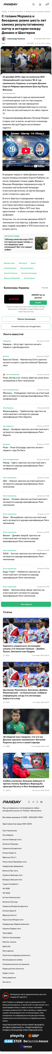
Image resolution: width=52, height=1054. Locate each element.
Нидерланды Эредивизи (13, 866)
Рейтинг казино (9, 942)
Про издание (8, 951)
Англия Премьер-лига (12, 839)
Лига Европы (8, 408)
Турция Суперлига (10, 884)
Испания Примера (10, 844)
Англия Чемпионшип (11, 897)
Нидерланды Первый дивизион (16, 924)
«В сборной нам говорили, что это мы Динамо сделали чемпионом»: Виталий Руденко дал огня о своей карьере (24, 740)
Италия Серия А (9, 853)
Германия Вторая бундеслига (15, 906)
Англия (6, 356)
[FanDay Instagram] (37, 802)
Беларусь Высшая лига (12, 880)
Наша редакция (9, 978)
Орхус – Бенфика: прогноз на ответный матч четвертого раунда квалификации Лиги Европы (26, 432)
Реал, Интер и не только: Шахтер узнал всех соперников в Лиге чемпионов (26, 379)
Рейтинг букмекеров (26, 319)
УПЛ (3, 43)
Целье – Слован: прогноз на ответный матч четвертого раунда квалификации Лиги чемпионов (25, 502)
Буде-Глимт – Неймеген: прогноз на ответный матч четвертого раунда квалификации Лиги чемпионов (21, 574)
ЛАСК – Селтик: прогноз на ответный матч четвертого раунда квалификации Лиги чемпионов (25, 556)
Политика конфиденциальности (16, 955)
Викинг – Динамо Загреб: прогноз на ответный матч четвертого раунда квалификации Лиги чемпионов (21, 538)
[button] (34, 4)
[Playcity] (17, 1036)
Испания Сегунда (10, 902)
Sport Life (6, 946)
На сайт (38, 303)
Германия (7, 341)
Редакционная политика (13, 969)
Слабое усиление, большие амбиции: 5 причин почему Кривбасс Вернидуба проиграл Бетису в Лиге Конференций (24, 784)
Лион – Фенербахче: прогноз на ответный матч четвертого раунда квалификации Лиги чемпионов (26, 520)
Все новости (26, 604)
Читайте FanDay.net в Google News (26, 326)
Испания (6, 444)
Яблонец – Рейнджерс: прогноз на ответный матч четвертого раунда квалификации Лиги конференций (26, 396)
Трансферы (7, 933)
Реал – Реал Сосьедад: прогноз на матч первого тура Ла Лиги (23, 449)
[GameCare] (26, 1047)
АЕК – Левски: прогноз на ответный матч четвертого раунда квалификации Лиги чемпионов (24, 484)
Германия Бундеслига (12, 848)
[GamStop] (13, 1041)
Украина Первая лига (12, 929)
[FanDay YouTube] (41, 802)
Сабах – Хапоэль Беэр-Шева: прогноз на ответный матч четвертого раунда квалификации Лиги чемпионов (23, 593)
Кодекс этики (8, 973)
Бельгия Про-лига (10, 871)
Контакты (7, 982)
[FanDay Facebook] (29, 802)
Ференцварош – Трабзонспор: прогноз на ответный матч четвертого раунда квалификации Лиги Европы (24, 414)
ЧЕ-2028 (6, 888)
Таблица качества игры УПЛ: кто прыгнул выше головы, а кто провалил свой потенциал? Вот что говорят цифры (18, 244)
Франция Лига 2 (9, 915)
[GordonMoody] (33, 1036)
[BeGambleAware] (35, 1041)
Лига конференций (10, 390)
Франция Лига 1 (9, 857)
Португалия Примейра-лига (15, 862)
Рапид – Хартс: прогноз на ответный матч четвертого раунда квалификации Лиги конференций (24, 465)
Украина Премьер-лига (12, 875)
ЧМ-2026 (6, 893)
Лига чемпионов (12, 374)
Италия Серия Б (9, 911)
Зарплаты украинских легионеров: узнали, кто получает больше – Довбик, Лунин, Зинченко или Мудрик (24, 649)
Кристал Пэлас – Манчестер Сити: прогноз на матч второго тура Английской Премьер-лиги (25, 362)
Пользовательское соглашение (16, 964)
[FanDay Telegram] (33, 802)
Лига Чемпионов (10, 831)
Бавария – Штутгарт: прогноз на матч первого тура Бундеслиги (22, 345)
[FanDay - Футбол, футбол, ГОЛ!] (11, 4)
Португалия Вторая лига (13, 920)
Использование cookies (12, 960)
